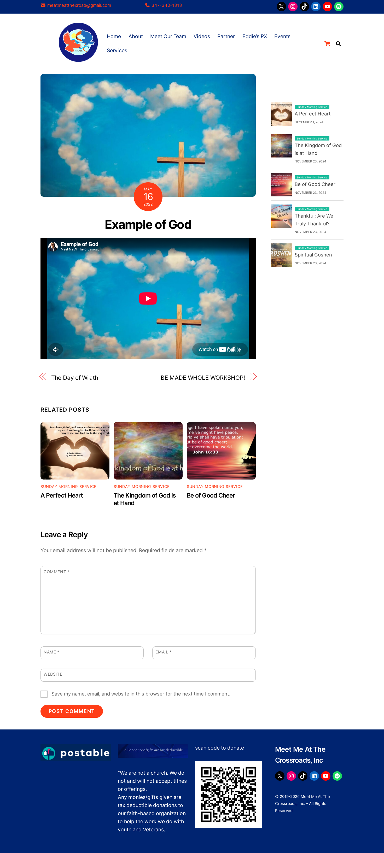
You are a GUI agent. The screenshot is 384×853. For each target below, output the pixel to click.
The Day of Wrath (74, 377)
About (136, 36)
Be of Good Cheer (211, 495)
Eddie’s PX (254, 36)
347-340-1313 (166, 5)
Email (163, 652)
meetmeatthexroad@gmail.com (78, 5)
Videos (202, 36)
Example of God (148, 224)
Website (53, 674)
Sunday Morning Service (68, 486)
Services (117, 50)
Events (282, 36)
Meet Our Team (168, 36)
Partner (226, 36)
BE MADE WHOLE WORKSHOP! (203, 377)
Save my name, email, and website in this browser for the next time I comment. (140, 694)
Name (52, 652)
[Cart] (327, 43)
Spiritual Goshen (313, 255)
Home (114, 36)
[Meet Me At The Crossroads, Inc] (78, 59)
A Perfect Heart (61, 495)
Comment (57, 571)
